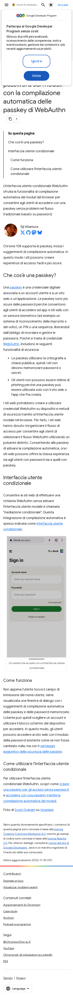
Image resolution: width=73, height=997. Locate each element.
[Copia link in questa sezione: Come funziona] (36, 680)
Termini (8, 978)
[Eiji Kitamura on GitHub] (28, 233)
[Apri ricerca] (43, 4)
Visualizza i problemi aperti (20, 887)
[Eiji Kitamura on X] (22, 233)
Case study (10, 911)
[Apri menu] (6, 5)
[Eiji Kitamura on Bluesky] (40, 233)
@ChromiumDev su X (17, 942)
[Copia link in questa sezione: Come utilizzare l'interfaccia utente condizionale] (30, 769)
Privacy (21, 978)
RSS (5, 961)
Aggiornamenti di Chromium (21, 905)
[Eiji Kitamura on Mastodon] (34, 233)
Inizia (36, 76)
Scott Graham (25, 810)
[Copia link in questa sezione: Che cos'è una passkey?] (60, 275)
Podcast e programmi (17, 924)
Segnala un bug (13, 881)
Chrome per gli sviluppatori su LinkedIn (27, 955)
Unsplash (47, 810)
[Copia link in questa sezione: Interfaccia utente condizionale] (35, 483)
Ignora (36, 61)
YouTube (8, 948)
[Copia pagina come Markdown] (10, 118)
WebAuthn (11, 344)
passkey (16, 287)
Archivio (8, 918)
